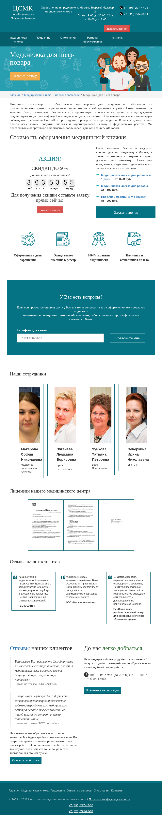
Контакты (117, 37)
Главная (15, 95)
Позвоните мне (127, 338)
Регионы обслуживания (92, 39)
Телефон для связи (32, 330)
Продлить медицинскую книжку (123, 197)
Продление (43, 37)
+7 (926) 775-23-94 (136, 14)
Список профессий (67, 95)
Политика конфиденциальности (109, 799)
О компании (68, 37)
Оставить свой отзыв (25, 760)
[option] (29, 430)
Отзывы (20, 648)
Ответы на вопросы (79, 790)
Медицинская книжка (18, 39)
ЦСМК (23, 11)
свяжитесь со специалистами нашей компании (56, 315)
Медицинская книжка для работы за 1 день (126, 177)
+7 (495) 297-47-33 (136, 7)
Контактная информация (102, 690)
